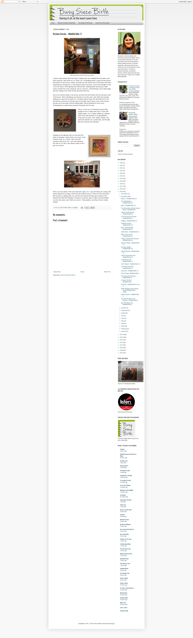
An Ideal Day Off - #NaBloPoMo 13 (127, 260)
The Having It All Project (85, 23)
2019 (121, 181)
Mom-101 (123, 603)
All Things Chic (125, 573)
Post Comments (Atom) (68, 275)
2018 (121, 184)
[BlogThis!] (87, 208)
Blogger (112, 623)
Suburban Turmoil (125, 500)
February (124, 329)
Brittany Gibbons (125, 524)
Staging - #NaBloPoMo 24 (129, 221)
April (122, 323)
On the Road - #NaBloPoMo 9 (130, 273)
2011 (121, 342)
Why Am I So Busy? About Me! (66, 23)
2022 (121, 173)
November (124, 196)
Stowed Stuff (124, 611)
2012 (121, 340)
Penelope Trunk (125, 470)
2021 (121, 176)
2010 (121, 345)
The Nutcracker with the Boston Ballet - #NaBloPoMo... (130, 209)
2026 (121, 163)
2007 (121, 353)
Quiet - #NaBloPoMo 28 (128, 205)
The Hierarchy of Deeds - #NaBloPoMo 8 (128, 276)
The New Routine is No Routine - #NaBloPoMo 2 (129, 299)
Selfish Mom (124, 598)
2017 (121, 186)
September (124, 310)
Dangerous (122, 129)
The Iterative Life (125, 549)
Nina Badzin (124, 466)
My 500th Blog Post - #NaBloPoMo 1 (127, 303)
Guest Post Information (102, 23)
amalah (122, 515)
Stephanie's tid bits (126, 475)
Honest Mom (124, 578)
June (123, 318)
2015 (121, 191)
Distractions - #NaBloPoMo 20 (130, 232)
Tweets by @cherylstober (125, 154)
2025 (121, 165)
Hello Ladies (124, 583)
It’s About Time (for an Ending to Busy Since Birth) (134, 87)
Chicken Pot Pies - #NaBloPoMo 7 (126, 281)
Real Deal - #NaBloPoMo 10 (129, 271)
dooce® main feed (126, 510)
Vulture (122, 449)
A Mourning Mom (125, 544)
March (123, 326)
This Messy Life (125, 563)
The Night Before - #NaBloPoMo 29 (127, 202)
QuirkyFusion (124, 559)
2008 (121, 350)
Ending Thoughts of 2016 (127, 102)
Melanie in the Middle (126, 490)
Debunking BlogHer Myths (133, 113)
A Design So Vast (125, 480)
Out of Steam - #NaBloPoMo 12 (130, 264)
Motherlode (123, 593)
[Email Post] (81, 207)
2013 (121, 337)
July (122, 315)
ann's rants (123, 607)
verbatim (123, 495)
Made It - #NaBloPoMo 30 (129, 198)
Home (53, 23)
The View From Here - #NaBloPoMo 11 (127, 267)
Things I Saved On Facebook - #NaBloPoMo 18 (130, 239)
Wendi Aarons (124, 519)
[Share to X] (89, 208)
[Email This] (85, 208)
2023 (121, 170)
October (123, 308)
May (122, 321)
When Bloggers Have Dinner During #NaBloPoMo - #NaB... (129, 290)
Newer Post (57, 272)
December (124, 194)
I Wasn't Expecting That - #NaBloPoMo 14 (128, 256)
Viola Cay (123, 505)
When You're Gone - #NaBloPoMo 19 (127, 235)
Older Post (107, 272)
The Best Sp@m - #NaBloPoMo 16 (127, 248)
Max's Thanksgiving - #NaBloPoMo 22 (127, 228)
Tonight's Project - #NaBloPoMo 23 (127, 224)
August (123, 313)
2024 (121, 168)
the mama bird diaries (127, 529)
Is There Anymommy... (127, 588)
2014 (121, 334)
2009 (121, 347)
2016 (121, 189)
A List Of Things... (125, 485)
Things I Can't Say (125, 539)
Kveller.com (124, 461)
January (124, 331)
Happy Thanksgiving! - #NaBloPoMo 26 (128, 213)
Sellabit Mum (124, 568)
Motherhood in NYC (126, 554)
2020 (121, 178)
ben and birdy (124, 534)
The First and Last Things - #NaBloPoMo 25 (129, 217)
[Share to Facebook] (92, 208)
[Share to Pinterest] (94, 208)
